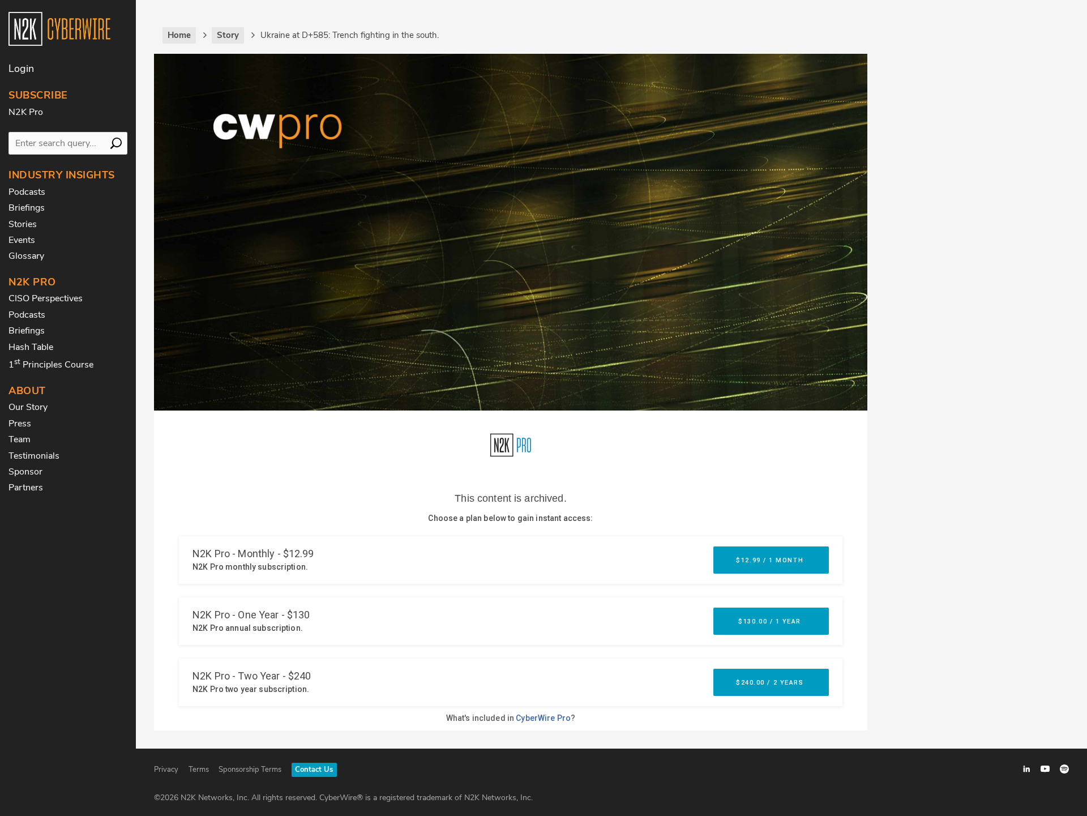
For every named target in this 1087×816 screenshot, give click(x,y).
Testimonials (33, 456)
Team (19, 439)
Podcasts (26, 192)
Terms (199, 769)
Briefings (26, 208)
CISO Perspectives (45, 298)
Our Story (28, 407)
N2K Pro (25, 112)
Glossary (26, 256)
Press (19, 423)
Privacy (166, 769)
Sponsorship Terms (250, 769)
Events (21, 240)
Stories (22, 224)
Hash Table (30, 347)
